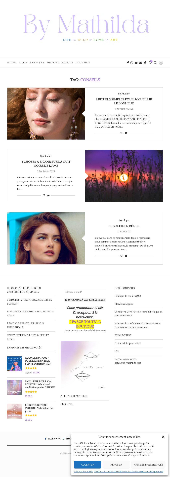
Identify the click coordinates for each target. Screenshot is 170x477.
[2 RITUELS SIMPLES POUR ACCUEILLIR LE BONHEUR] (46, 114)
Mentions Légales (124, 304)
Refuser (116, 464)
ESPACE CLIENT (123, 335)
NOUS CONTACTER (125, 288)
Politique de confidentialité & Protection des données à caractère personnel (128, 471)
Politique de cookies (83, 471)
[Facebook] (128, 63)
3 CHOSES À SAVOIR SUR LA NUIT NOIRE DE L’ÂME (46, 164)
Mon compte (83, 62)
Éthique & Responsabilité (128, 343)
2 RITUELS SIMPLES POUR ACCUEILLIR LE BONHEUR (124, 101)
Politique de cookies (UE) (128, 296)
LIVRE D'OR (67, 404)
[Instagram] (131, 63)
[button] (163, 437)
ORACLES (52, 62)
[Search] (155, 63)
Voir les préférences (148, 464)
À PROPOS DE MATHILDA (74, 396)
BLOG (22, 62)
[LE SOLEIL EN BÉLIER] (46, 238)
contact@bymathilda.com (128, 363)
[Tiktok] (145, 63)
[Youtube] (136, 63)
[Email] (140, 63)
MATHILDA (67, 62)
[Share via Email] (126, 133)
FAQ (117, 351)
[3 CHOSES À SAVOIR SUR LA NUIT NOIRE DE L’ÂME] (124, 176)
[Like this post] (122, 133)
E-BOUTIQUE (36, 62)
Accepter (87, 464)
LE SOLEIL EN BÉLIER (124, 226)
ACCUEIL (11, 62)
